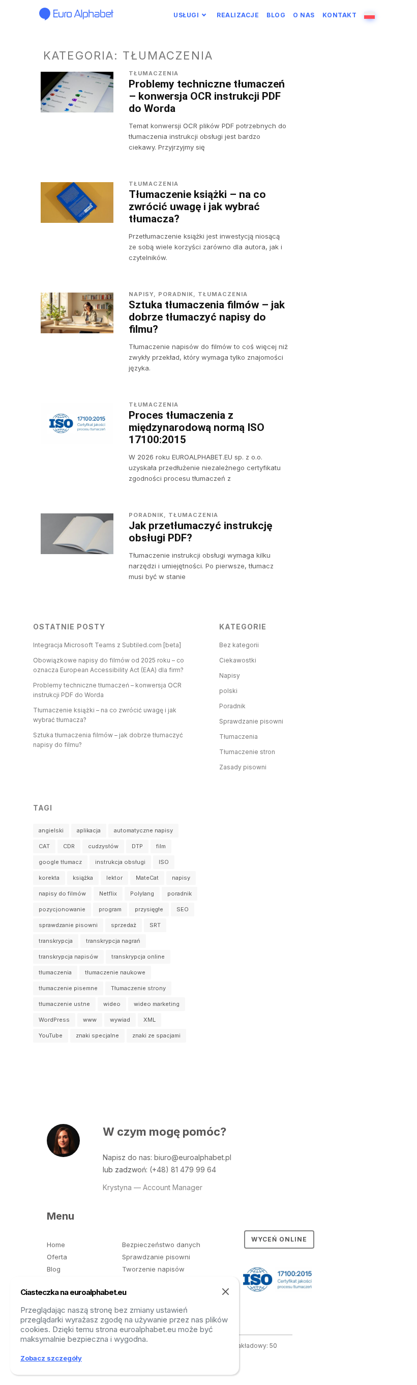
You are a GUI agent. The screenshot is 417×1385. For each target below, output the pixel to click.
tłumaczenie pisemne (68, 988)
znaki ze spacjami (156, 1035)
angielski (51, 830)
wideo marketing (157, 1003)
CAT (44, 846)
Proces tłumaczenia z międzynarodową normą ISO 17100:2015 (196, 427)
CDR (69, 846)
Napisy (141, 294)
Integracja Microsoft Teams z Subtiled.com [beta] (107, 645)
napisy (181, 877)
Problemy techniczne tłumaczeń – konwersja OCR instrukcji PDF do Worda (207, 96)
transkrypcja (56, 940)
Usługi (186, 15)
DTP (137, 846)
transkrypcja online (138, 956)
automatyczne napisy (143, 830)
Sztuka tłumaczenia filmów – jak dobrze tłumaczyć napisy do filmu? (207, 317)
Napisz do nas (127, 1157)
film (161, 846)
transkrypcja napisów (68, 956)
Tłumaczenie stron (247, 752)
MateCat (147, 877)
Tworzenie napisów (153, 1269)
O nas (304, 15)
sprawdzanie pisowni (68, 925)
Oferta (57, 1257)
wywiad (120, 1019)
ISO (164, 861)
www (90, 1019)
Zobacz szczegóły (51, 1358)
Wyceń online (279, 1239)
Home (56, 1244)
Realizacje (238, 15)
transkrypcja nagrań (113, 940)
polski (228, 691)
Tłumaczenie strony (138, 988)
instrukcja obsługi (120, 861)
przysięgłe (149, 909)
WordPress (54, 1019)
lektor (114, 877)
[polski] (371, 15)
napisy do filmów (62, 893)
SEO (182, 909)
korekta (49, 877)
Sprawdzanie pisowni (251, 721)
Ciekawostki (237, 660)
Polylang (142, 893)
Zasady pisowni (242, 767)
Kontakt (339, 15)
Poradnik (175, 294)
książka (83, 877)
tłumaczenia (55, 972)
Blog (275, 15)
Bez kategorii (239, 645)
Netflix (108, 893)
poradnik (179, 893)
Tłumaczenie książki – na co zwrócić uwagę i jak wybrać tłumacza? (197, 206)
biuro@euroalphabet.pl (192, 1157)
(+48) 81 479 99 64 (183, 1169)
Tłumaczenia (153, 73)
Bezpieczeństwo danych (161, 1244)
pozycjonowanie (62, 909)
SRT (155, 925)
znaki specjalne (97, 1035)
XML (149, 1019)
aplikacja (89, 830)
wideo (112, 1003)
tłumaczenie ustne (64, 1003)
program (110, 909)
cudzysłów (103, 846)
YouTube (51, 1035)
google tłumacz (60, 861)
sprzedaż (123, 925)
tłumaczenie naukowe (115, 972)
